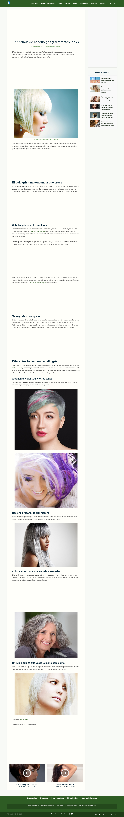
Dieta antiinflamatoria (89, 798)
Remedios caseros (48, 3)
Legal (52, 814)
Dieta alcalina (32, 798)
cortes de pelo (17, 368)
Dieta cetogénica (57, 798)
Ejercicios (34, 3)
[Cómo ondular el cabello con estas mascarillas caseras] (95, 123)
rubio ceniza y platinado (37, 231)
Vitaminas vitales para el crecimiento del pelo (107, 80)
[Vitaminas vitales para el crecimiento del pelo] (95, 80)
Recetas (94, 3)
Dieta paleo (44, 798)
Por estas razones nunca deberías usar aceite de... (107, 99)
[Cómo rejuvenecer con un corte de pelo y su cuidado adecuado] (95, 115)
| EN (109, 3)
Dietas (67, 3)
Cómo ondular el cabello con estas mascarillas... (107, 107)
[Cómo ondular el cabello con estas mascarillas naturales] (95, 106)
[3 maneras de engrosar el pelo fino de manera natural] (95, 88)
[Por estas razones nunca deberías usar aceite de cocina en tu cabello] (95, 99)
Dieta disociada (72, 798)
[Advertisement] (46, 23)
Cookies (57, 814)
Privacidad (64, 814)
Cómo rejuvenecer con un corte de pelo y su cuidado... (107, 115)
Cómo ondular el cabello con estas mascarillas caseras (107, 123)
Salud (60, 3)
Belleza (102, 3)
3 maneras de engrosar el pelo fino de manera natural (106, 89)
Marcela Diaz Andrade (54, 46)
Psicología (84, 3)
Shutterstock (24, 719)
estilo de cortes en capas (37, 282)
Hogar (75, 3)
